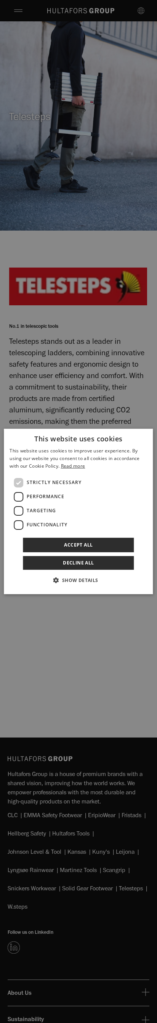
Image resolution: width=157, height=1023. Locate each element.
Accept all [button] (78, 545)
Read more (73, 466)
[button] (78, 580)
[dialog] (78, 511)
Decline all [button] (78, 563)
